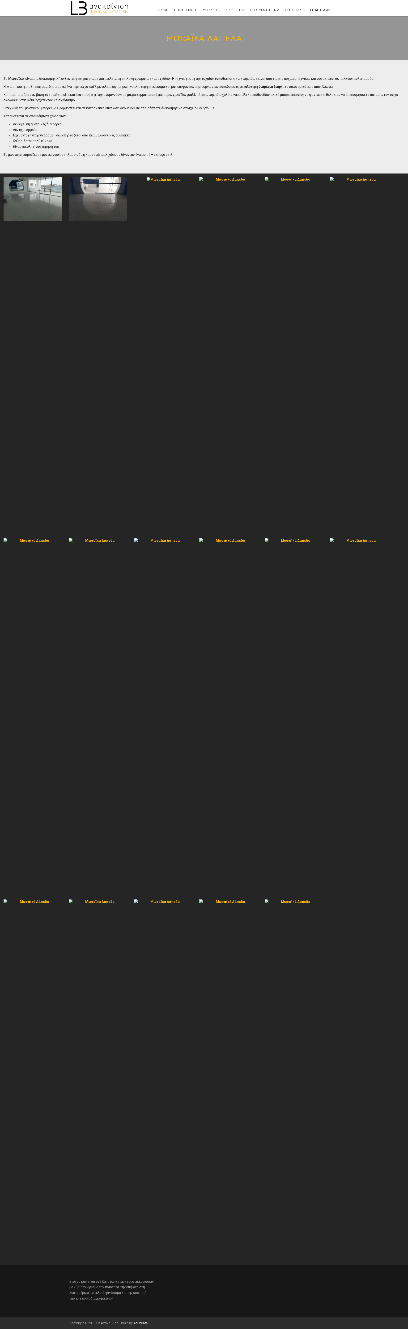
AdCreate (140, 1323)
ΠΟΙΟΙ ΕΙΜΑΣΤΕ (185, 10)
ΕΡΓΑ (230, 10)
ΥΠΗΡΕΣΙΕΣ (211, 10)
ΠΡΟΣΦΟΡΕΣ (295, 10)
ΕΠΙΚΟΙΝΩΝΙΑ (320, 10)
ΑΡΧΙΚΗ (163, 10)
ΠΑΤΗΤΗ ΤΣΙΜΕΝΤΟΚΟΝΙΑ (259, 10)
